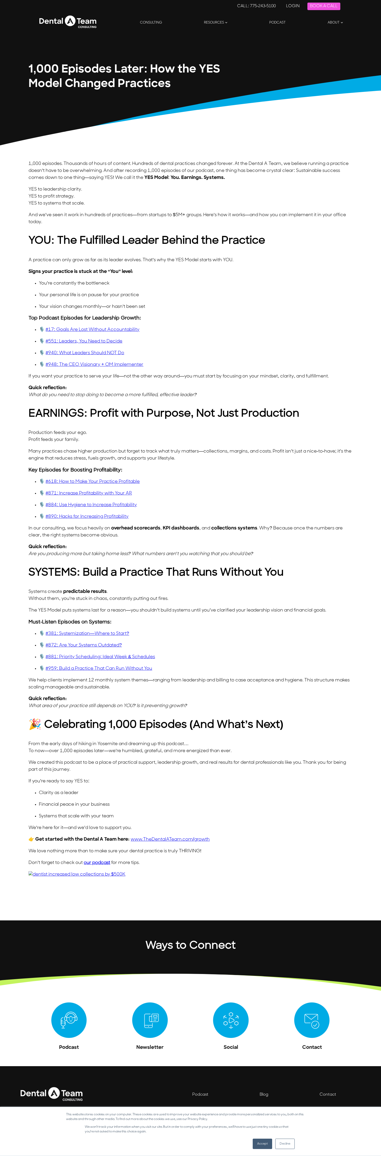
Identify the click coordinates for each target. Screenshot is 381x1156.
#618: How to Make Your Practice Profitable (93, 481)
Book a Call (324, 6)
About (334, 22)
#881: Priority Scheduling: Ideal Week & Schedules (100, 657)
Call (256, 6)
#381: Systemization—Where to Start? (87, 633)
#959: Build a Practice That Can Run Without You (99, 668)
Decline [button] (285, 1143)
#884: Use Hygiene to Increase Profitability (91, 505)
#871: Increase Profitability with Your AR (89, 493)
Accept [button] (262, 1143)
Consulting (151, 22)
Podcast (277, 22)
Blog (264, 1095)
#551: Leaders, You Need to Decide (84, 341)
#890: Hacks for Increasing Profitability (87, 516)
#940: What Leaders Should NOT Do (85, 353)
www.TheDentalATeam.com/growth (170, 839)
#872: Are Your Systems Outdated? (84, 645)
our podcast (97, 863)
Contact (328, 1095)
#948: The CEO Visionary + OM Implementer (94, 364)
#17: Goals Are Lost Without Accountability (92, 330)
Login (293, 6)
